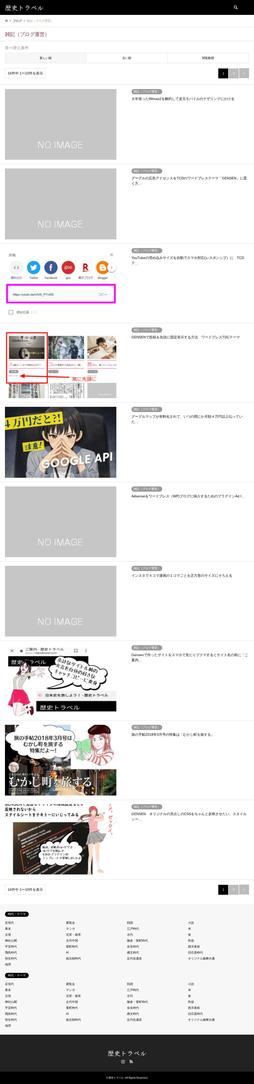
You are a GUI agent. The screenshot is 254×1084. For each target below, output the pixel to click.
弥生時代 (11, 958)
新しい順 (46, 58)
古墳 (8, 934)
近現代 (9, 923)
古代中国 (72, 940)
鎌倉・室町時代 (137, 940)
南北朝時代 (73, 958)
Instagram (123, 1061)
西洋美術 (194, 946)
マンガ (70, 928)
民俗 (191, 940)
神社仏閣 (11, 940)
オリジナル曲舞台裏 (201, 958)
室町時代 (72, 946)
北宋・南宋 (73, 934)
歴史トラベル (127, 1052)
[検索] (235, 7)
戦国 (130, 923)
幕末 (8, 928)
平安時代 (11, 946)
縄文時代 (133, 952)
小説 (191, 923)
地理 (8, 964)
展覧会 (70, 923)
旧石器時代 (195, 952)
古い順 (126, 58)
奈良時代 (133, 946)
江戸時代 (133, 928)
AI (67, 952)
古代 (130, 934)
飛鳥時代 (11, 952)
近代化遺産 (134, 958)
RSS (131, 1061)
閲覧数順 (208, 58)
